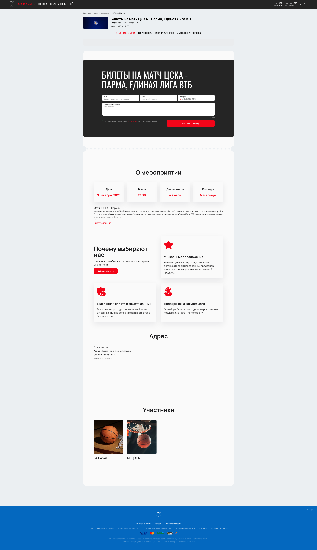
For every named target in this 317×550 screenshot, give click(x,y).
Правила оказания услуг (128, 528)
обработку (132, 121)
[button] (181, 99)
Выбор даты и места (125, 33)
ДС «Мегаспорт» (57, 3)
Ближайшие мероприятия (189, 33)
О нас (91, 528)
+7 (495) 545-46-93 (285, 2)
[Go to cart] (305, 3)
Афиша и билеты (27, 3)
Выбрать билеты (105, 271)
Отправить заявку (190, 123)
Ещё (71, 3)
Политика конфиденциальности (157, 528)
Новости (42, 3)
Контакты (203, 528)
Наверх (310, 509)
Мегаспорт (116, 22)
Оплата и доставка (105, 528)
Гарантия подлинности (185, 528)
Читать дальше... (103, 223)
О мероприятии (145, 33)
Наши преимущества (164, 33)
